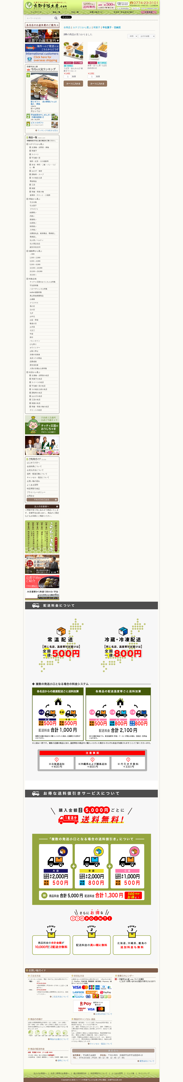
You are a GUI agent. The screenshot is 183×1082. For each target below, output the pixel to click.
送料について (63, 1060)
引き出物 (33, 202)
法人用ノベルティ (36, 240)
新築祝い (33, 219)
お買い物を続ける (83, 544)
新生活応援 (34, 365)
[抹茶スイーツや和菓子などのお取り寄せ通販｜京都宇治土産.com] (47, 5)
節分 (31, 337)
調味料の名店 (36, 393)
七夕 (31, 313)
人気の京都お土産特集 (38, 368)
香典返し (33, 237)
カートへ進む (102, 544)
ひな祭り (33, 344)
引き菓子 (33, 206)
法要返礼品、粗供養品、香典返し (42, 233)
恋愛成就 (33, 362)
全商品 (67, 27)
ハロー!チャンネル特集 (38, 289)
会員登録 (149, 12)
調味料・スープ (37, 174)
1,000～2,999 (35, 258)
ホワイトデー (35, 348)
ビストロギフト (37, 123)
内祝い (32, 216)
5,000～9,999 (35, 265)
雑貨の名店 (35, 403)
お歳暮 (32, 299)
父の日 (32, 310)
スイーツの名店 (37, 382)
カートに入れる (73, 83)
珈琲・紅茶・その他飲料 (39, 161)
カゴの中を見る (123, 8)
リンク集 (130, 1073)
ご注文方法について (60, 997)
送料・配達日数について (37, 474)
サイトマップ (144, 1073)
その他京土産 (36, 178)
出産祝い (33, 223)
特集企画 (32, 279)
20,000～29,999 (36, 271)
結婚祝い (33, 212)
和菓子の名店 (36, 379)
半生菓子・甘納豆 (112, 27)
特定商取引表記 (33, 488)
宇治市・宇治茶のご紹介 (123, 12)
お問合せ (30, 496)
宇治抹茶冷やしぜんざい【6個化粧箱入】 (41, 116)
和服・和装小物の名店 (40, 407)
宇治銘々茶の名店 (38, 386)
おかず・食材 (36, 171)
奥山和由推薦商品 (36, 296)
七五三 (32, 330)
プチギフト (34, 209)
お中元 (32, 316)
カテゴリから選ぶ (36, 144)
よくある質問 (32, 485)
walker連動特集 (36, 292)
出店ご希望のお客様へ (60, 1073)
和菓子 (34, 151)
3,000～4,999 (35, 261)
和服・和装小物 (37, 192)
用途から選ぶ (34, 199)
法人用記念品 (35, 244)
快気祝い (33, 226)
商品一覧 (56, 12)
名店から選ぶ (34, 372)
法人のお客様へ (40, 1073)
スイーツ (35, 154)
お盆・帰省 (34, 320)
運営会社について (147, 1061)
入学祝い (33, 230)
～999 (32, 254)
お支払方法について (35, 470)
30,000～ (33, 275)
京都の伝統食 (35, 355)
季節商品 (33, 181)
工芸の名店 (35, 400)
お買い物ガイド (96, 12)
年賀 (31, 334)
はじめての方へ (33, 463)
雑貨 (33, 188)
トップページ (35, 12)
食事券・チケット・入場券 (40, 195)
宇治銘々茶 (35, 158)
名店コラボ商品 (36, 358)
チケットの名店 (36, 410)
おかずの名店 (36, 396)
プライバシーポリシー (36, 492)
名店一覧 (75, 12)
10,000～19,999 (36, 268)
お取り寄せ (34, 351)
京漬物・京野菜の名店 (40, 375)
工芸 (33, 185)
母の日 (32, 306)
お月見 (32, 327)
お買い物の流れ (33, 481)
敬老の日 (33, 324)
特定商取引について (99, 1073)
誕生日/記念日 (35, 247)
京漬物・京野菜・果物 (40, 147)
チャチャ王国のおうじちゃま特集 (42, 282)
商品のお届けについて (59, 1039)
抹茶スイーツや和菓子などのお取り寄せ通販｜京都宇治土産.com (97, 1080)
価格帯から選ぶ (35, 251)
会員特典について (34, 466)
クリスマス (34, 303)
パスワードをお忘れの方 (150, 8)
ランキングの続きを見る (47, 130)
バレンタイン (35, 341)
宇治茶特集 (34, 285)
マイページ (135, 8)
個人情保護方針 (79, 1073)
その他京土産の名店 (39, 389)
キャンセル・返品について (38, 477)
